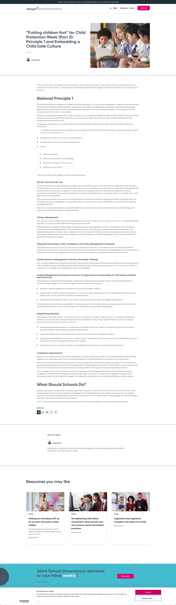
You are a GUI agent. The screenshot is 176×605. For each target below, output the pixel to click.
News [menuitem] (115, 8)
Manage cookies (147, 598)
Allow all (148, 592)
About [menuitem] (131, 8)
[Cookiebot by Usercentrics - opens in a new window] (24, 601)
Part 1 (41, 85)
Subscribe (144, 8)
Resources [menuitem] (124, 8)
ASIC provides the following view (92, 124)
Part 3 (41, 402)
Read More (33, 538)
